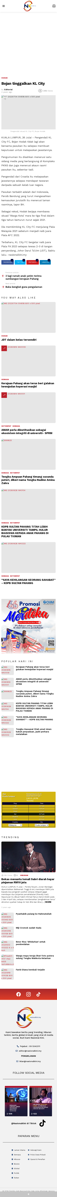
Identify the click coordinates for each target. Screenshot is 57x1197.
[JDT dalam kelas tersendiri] (28, 317)
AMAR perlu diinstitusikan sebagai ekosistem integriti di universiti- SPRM (26, 431)
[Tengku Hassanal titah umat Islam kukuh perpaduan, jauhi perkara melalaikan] (7, 732)
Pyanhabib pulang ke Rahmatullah (33, 914)
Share (5, 99)
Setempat (6, 426)
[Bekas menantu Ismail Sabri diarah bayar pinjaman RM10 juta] (28, 857)
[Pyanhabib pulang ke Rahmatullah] (7, 918)
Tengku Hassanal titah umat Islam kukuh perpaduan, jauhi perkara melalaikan (33, 731)
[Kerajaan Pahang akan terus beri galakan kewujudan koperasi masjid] (28, 361)
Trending (4, 348)
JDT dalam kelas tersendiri (18, 339)
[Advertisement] (28, 42)
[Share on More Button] (28, 1194)
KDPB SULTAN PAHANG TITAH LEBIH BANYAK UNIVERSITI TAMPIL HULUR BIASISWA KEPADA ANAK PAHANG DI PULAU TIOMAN (25, 531)
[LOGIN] (54, 6)
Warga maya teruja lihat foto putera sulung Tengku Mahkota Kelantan (35, 957)
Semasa (5, 379)
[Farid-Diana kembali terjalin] (7, 974)
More (48, 902)
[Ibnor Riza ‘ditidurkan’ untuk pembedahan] (7, 946)
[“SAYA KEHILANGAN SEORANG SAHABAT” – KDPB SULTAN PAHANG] (28, 557)
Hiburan (24, 875)
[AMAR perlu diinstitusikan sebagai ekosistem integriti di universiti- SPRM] (28, 407)
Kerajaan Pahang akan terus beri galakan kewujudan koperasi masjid (27, 385)
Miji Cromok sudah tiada (28, 928)
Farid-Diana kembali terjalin (30, 969)
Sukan (4, 336)
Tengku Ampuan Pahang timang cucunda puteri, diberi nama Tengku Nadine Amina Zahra (28, 480)
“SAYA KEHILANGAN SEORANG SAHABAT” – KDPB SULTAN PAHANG (28, 581)
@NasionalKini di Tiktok (23, 1123)
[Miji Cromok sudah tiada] (7, 932)
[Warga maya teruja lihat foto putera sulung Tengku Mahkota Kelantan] (7, 960)
